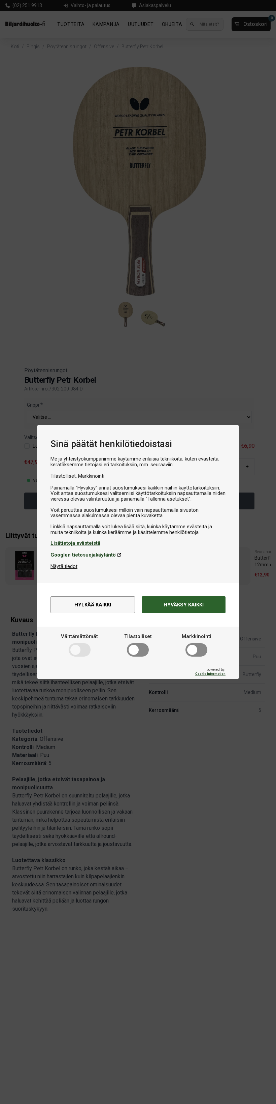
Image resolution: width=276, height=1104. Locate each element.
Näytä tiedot (63, 566)
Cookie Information (210, 673)
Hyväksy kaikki (184, 605)
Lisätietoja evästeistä (75, 543)
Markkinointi (196, 636)
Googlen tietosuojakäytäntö (83, 555)
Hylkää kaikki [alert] (92, 605)
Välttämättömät (79, 636)
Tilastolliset (138, 636)
